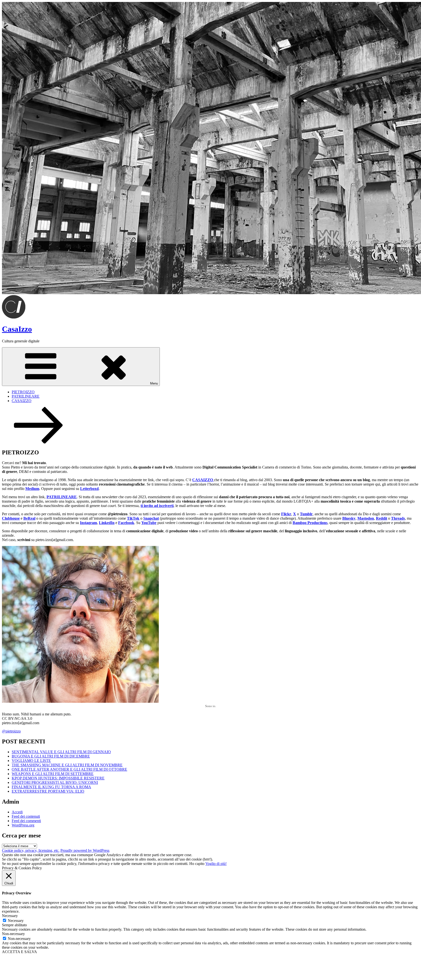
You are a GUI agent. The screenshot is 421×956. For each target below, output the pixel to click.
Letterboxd (89, 489)
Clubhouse (11, 518)
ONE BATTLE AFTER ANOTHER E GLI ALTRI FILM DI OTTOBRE (69, 769)
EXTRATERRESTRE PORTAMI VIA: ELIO (48, 791)
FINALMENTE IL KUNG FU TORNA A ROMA (51, 787)
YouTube (148, 523)
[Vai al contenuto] (38, 442)
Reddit (381, 518)
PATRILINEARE (25, 396)
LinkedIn (107, 523)
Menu (154, 383)
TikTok (133, 518)
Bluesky (348, 518)
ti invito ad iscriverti (157, 506)
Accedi (17, 812)
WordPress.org (23, 825)
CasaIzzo (17, 329)
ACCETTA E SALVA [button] (19, 952)
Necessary (16, 921)
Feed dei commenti (26, 821)
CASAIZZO (21, 401)
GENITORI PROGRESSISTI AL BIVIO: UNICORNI (55, 782)
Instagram (88, 523)
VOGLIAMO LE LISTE (31, 761)
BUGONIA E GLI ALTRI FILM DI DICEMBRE (51, 756)
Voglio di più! (216, 864)
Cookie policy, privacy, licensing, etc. (30, 850)
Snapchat (151, 518)
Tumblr (306, 514)
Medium (32, 489)
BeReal (29, 518)
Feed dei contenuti (26, 816)
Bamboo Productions (310, 523)
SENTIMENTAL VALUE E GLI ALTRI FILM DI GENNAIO (61, 752)
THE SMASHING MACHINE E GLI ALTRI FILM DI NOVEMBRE (67, 765)
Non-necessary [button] (13, 934)
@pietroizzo (11, 731)
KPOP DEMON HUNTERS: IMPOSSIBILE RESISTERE (58, 778)
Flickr (286, 514)
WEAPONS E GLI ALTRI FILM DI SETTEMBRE (53, 774)
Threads (398, 518)
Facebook (126, 523)
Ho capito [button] (196, 864)
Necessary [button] (10, 916)
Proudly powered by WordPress (84, 850)
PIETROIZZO (23, 392)
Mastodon (365, 518)
